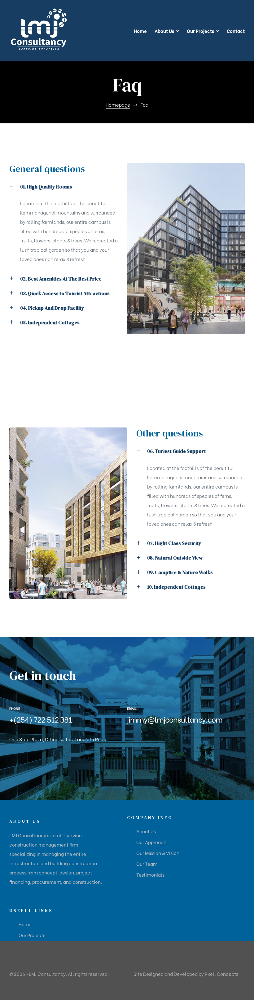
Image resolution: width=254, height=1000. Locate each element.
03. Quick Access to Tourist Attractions (65, 293)
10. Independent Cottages (176, 586)
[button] (63, 191)
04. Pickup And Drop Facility (52, 307)
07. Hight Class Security (174, 543)
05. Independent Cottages (50, 322)
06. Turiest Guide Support (176, 451)
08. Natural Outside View (175, 557)
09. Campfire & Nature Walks (180, 572)
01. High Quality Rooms (46, 186)
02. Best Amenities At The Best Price (61, 278)
